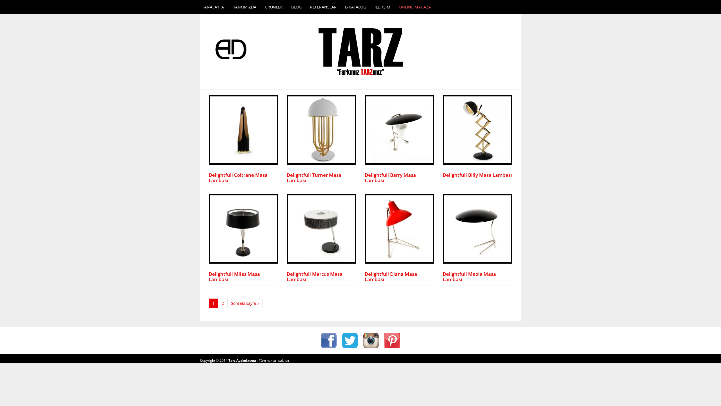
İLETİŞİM (382, 7)
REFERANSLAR (323, 7)
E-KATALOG (355, 7)
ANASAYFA (214, 7)
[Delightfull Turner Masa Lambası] (321, 129)
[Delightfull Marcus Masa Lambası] (321, 228)
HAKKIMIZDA (244, 7)
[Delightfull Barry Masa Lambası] (399, 129)
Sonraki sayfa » (245, 303)
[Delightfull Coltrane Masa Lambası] (243, 129)
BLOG (296, 7)
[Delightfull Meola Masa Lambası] (477, 228)
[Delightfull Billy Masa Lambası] (477, 129)
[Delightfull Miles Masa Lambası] (243, 228)
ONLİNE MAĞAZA (415, 7)
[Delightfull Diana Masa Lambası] (399, 228)
